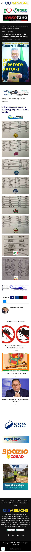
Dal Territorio (12, 503)
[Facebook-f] (8, 535)
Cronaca (11, 501)
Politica (10, 26)
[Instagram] (13, 535)
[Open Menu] (1, 3)
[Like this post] (12, 297)
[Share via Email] (4, 301)
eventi (26, 501)
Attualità (3, 501)
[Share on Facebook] (17, 297)
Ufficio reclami (23, 503)
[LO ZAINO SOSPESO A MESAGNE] (15, 362)
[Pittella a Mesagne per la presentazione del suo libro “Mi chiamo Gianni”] (15, 387)
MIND (19, 549)
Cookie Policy (20, 530)
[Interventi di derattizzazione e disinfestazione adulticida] (15, 334)
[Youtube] (22, 535)
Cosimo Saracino (7, 39)
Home (3, 26)
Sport (3, 503)
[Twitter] (18, 535)
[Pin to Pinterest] (25, 297)
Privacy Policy (11, 530)
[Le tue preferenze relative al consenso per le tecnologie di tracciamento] (3, 549)
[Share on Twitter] (21, 297)
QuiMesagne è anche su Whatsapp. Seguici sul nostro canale (15, 109)
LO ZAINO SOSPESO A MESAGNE (15, 374)
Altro (15, 505)
